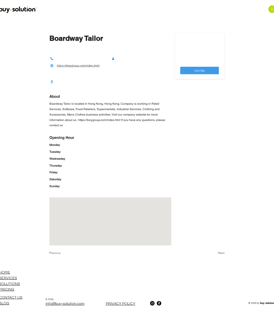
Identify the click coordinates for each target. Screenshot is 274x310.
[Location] (51, 82)
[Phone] (51, 59)
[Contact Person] (113, 59)
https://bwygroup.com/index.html (78, 65)
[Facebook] (159, 303)
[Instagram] (152, 303)
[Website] (51, 65)
